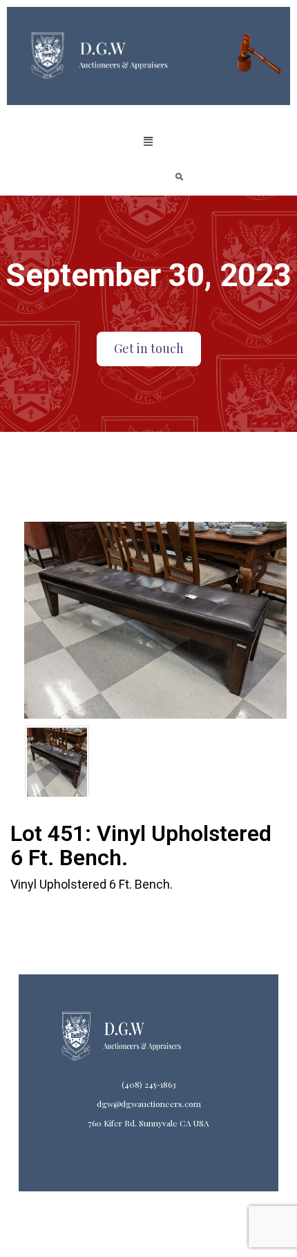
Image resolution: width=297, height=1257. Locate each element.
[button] (148, 142)
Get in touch (149, 348)
